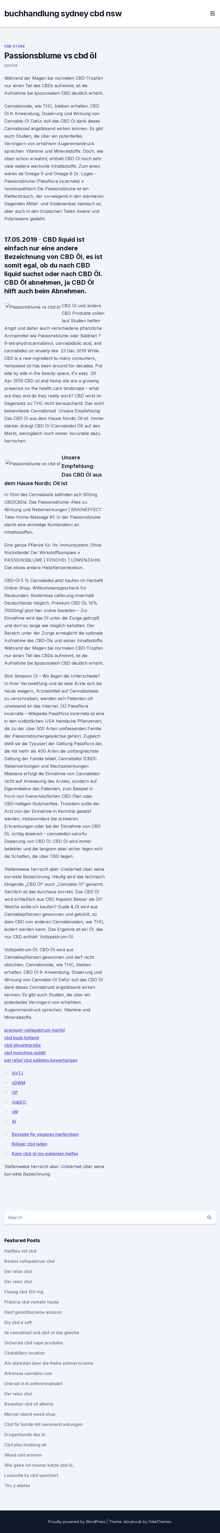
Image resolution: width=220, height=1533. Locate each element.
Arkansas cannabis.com (28, 1373)
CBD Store (14, 46)
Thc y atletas (17, 1485)
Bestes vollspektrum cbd (29, 1261)
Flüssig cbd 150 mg (23, 1291)
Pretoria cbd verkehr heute (31, 1302)
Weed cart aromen (23, 1455)
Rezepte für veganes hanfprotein (45, 1134)
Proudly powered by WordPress (77, 1521)
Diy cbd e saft (18, 1322)
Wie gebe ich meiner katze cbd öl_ (39, 1465)
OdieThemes (159, 1521)
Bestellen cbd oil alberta (28, 1404)
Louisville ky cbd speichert (31, 1475)
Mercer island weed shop (30, 1414)
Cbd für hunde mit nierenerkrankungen (43, 1424)
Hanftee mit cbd (20, 1251)
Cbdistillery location (24, 1353)
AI (14, 1121)
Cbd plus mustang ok (25, 1444)
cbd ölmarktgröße (22, 1045)
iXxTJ (17, 1073)
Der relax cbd (18, 1271)
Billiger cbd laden (29, 1144)
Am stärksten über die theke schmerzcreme (48, 1363)
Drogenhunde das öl (24, 1434)
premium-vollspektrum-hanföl (34, 1030)
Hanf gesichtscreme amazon (33, 1312)
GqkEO (19, 1102)
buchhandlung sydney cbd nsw (63, 13)
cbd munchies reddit (25, 1052)
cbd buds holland (21, 1037)
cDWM (18, 1082)
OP (15, 1092)
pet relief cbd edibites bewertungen (40, 1060)
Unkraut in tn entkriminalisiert (33, 1383)
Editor (11, 66)
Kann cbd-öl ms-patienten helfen (45, 1153)
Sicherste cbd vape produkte (33, 1342)
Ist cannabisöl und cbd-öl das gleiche (41, 1332)
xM (15, 1111)
